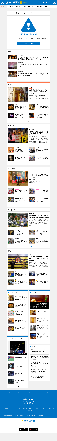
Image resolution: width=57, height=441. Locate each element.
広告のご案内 (30, 410)
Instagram (49, 2)
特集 (46, 6)
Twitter (46, 2)
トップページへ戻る (28, 43)
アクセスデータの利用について (40, 408)
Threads (33, 402)
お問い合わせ (51, 408)
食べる (11, 6)
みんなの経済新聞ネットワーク (28, 421)
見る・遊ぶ (18, 6)
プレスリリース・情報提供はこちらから (23, 408)
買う (25, 6)
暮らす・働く (31, 6)
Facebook (43, 2)
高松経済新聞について (8, 408)
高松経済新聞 (12, 2)
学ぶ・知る (39, 6)
